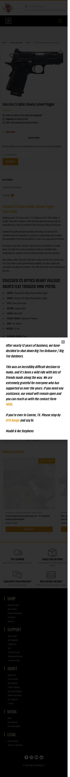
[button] (63, 342)
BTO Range (13, 420)
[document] (34, 388)
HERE (9, 404)
